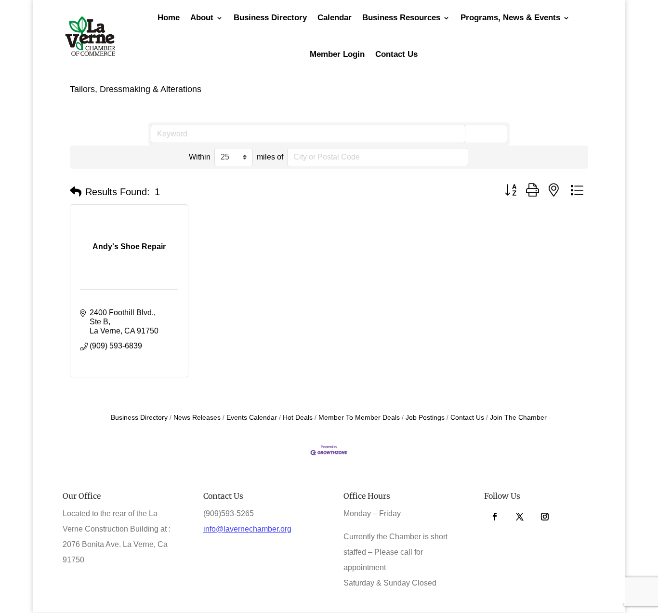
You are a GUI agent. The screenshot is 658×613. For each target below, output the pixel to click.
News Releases (197, 417)
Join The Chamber (518, 417)
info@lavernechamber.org (247, 529)
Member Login (337, 54)
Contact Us (396, 54)
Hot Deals (298, 417)
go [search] (490, 133)
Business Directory (139, 417)
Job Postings (425, 417)
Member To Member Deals (359, 417)
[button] (75, 191)
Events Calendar (251, 417)
